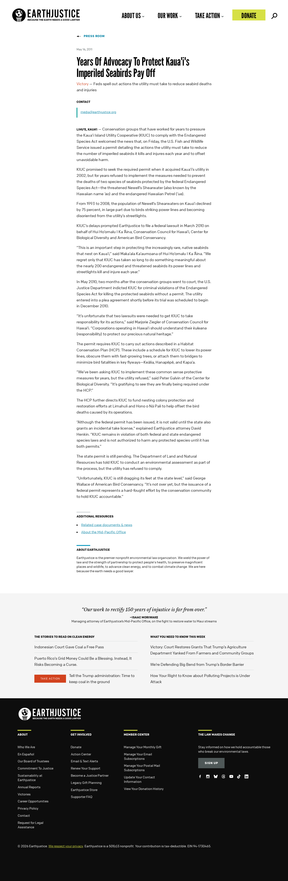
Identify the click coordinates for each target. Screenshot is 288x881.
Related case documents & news (106, 525)
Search (274, 14)
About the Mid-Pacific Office (103, 532)
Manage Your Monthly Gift (142, 747)
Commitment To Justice (35, 768)
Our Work (168, 15)
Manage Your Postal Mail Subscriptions (142, 767)
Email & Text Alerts (84, 761)
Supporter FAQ (81, 797)
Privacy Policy (28, 808)
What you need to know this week (177, 637)
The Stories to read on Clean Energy (64, 637)
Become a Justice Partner (90, 775)
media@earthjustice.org (98, 112)
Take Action (207, 15)
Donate (248, 15)
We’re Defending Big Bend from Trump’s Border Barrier (197, 664)
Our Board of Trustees (33, 761)
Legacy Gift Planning (86, 782)
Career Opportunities (33, 801)
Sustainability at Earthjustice (30, 777)
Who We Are (26, 747)
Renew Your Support (85, 768)
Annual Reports (29, 787)
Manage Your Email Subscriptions (138, 756)
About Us (131, 15)
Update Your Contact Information (139, 779)
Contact (24, 815)
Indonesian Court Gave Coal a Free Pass (69, 647)
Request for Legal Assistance (30, 825)
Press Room (94, 36)
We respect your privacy (65, 846)
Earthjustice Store (84, 790)
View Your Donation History (144, 789)
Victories (24, 794)
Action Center (81, 754)
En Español (26, 754)
